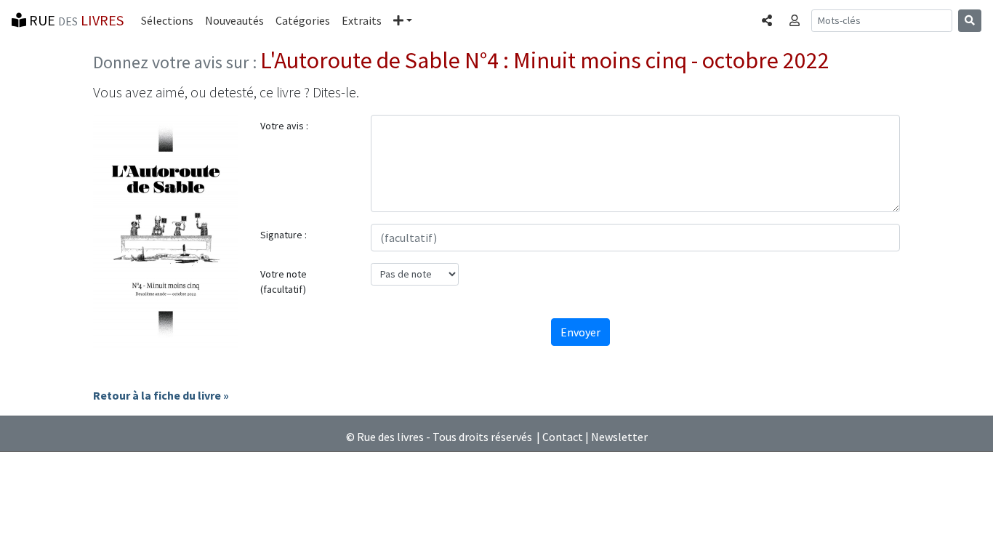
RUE (75, 20)
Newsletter (619, 436)
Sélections (167, 20)
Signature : (283, 234)
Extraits (362, 20)
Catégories (303, 20)
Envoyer (580, 332)
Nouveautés (234, 20)
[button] (402, 20)
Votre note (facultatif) (283, 281)
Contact (562, 436)
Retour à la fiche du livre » (161, 395)
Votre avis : (284, 125)
